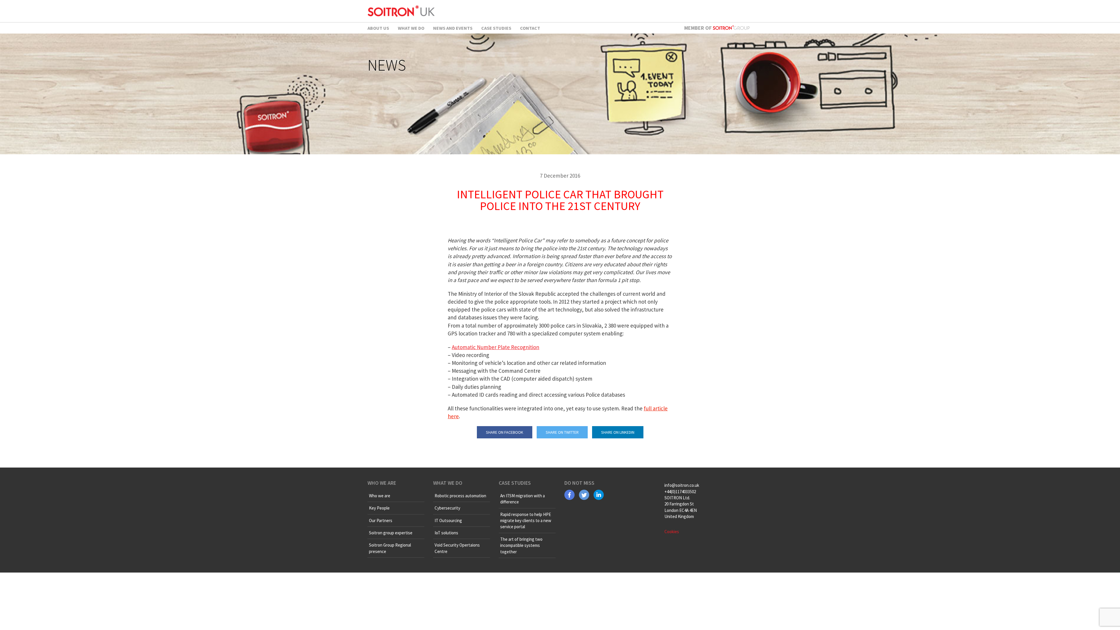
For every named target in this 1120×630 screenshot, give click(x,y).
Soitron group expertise (390, 533)
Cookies (671, 531)
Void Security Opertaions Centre (457, 548)
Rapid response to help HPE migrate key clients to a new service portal (525, 521)
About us (378, 28)
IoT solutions (446, 533)
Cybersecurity (447, 508)
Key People (379, 508)
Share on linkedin (617, 432)
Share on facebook (504, 432)
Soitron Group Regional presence (390, 548)
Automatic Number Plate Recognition (495, 347)
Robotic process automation (460, 495)
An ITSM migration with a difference (522, 499)
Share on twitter (562, 432)
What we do (411, 28)
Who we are (379, 495)
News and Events (453, 28)
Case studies (496, 28)
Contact (530, 28)
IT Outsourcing (448, 520)
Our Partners (380, 520)
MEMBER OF (698, 27)
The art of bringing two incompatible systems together (521, 545)
